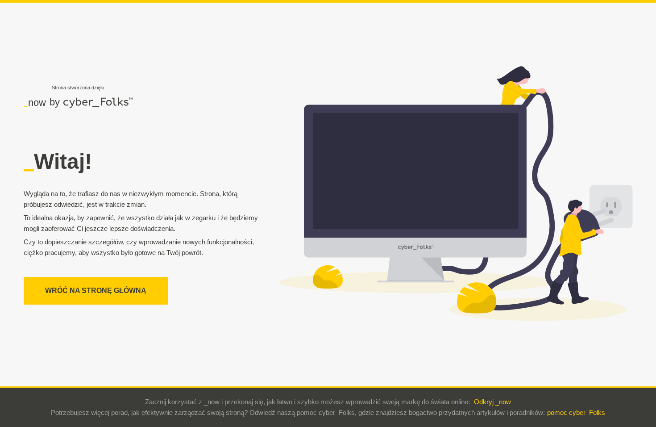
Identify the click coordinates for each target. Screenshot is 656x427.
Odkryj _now (492, 402)
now (35, 102)
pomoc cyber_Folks (576, 412)
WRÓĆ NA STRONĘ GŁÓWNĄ (95, 290)
